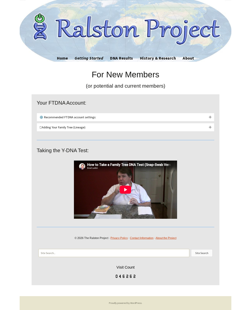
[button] (202, 253)
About (188, 58)
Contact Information (142, 238)
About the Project (166, 238)
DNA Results (121, 58)
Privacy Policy (119, 238)
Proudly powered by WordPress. (125, 303)
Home (62, 58)
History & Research (158, 58)
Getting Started (89, 58)
